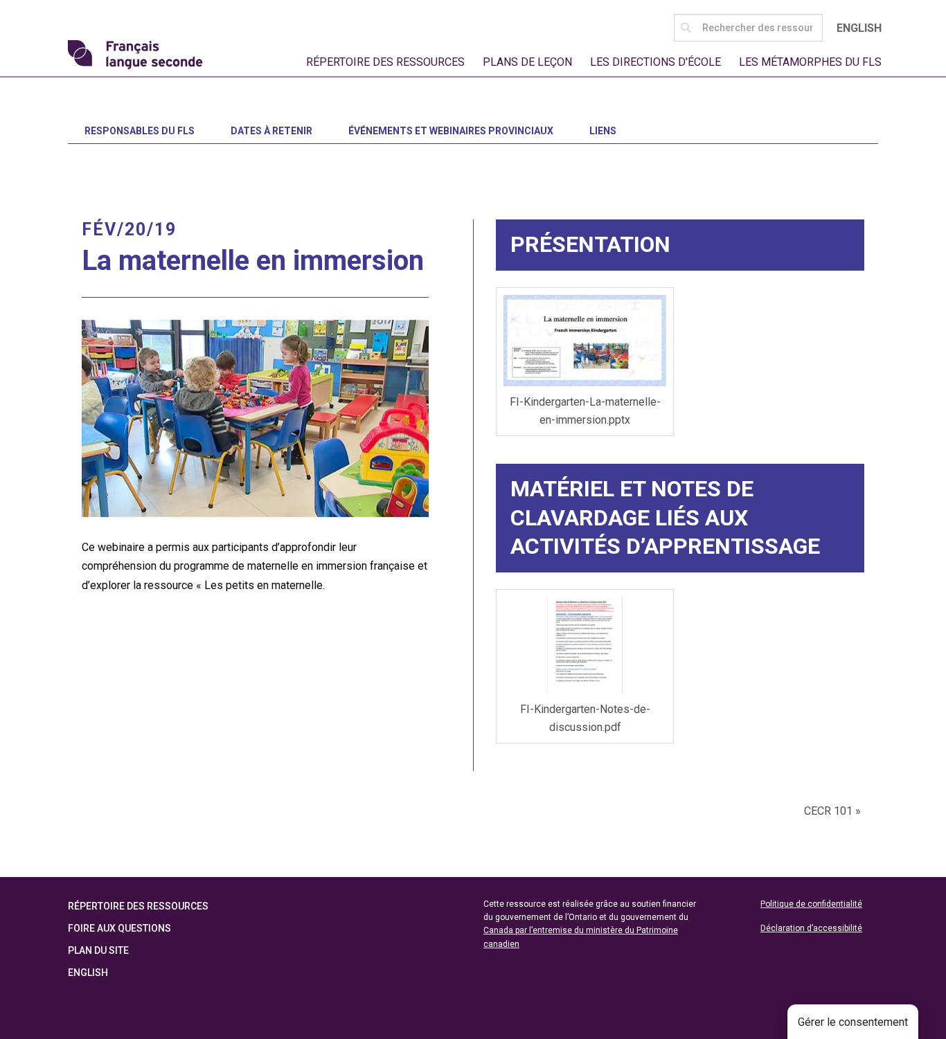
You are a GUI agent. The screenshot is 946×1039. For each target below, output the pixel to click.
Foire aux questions (119, 928)
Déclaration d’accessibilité (811, 928)
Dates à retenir (271, 130)
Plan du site (98, 950)
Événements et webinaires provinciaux (450, 130)
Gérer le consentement (853, 1022)
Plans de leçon (527, 62)
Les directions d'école (655, 62)
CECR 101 (832, 810)
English (859, 28)
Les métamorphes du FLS (810, 62)
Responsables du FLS (139, 130)
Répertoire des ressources (385, 62)
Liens (602, 130)
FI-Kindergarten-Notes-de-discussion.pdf (585, 718)
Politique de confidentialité (811, 904)
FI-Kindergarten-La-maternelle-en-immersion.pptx (585, 410)
